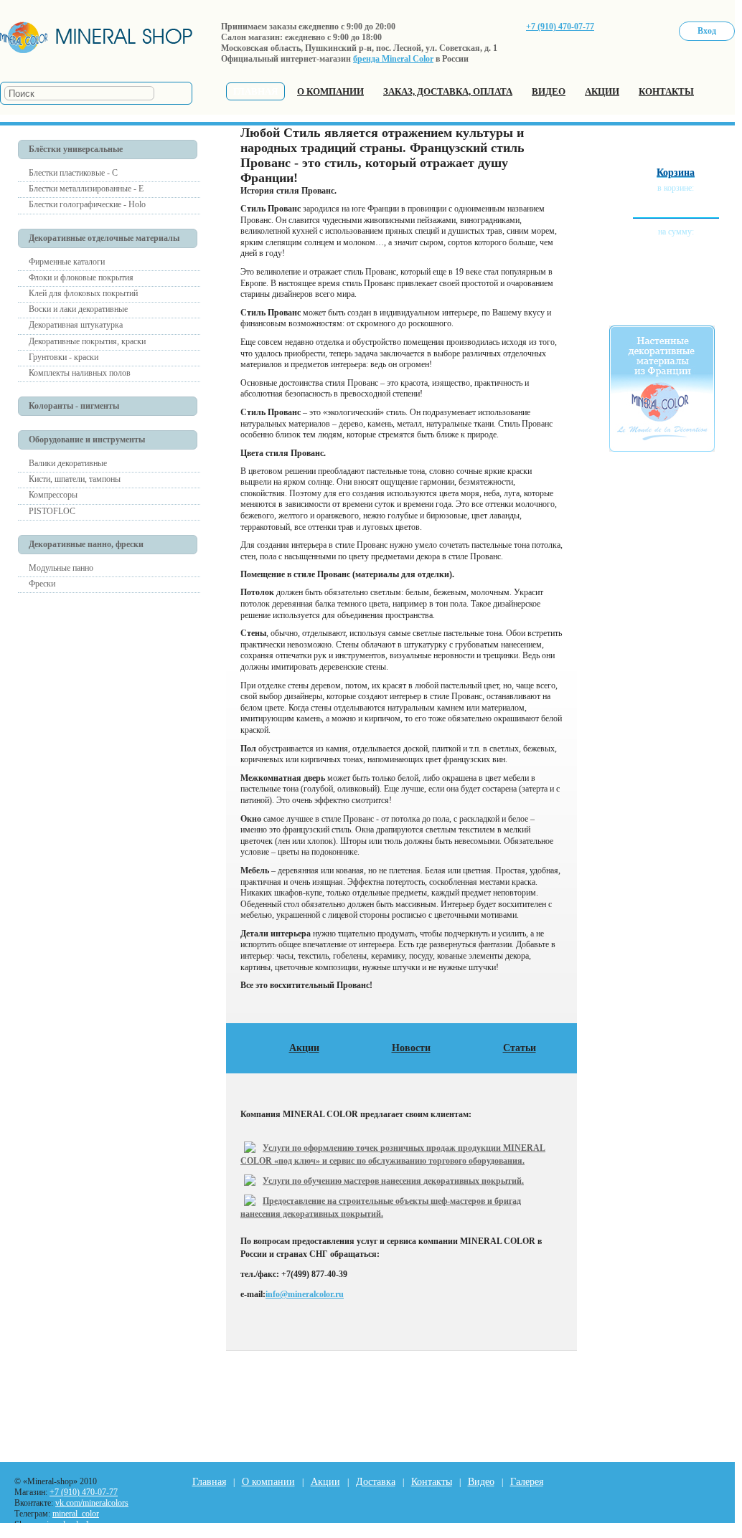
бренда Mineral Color (393, 59)
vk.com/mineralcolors (91, 1503)
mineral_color (75, 1514)
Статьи (519, 1048)
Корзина (676, 172)
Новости (411, 1048)
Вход (707, 31)
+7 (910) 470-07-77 (560, 27)
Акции (304, 1048)
